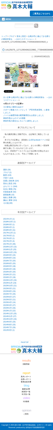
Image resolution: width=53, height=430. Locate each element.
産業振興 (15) (8, 195)
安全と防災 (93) (9, 184)
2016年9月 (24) (9, 255)
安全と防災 (21, 36)
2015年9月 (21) (9, 288)
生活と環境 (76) (9, 189)
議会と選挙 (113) (10, 200)
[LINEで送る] (26, 91)
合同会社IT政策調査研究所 (35, 427)
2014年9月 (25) (9, 322)
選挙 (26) (7, 170)
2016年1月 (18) (9, 277)
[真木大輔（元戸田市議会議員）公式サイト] (16, 7)
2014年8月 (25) (9, 325)
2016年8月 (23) (9, 258)
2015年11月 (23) (9, 283)
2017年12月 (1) (9, 233)
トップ (4, 36)
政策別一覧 (26, 392)
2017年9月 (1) (9, 236)
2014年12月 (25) (10, 314)
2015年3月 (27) (9, 305)
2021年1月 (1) (9, 219)
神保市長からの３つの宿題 (14, 118)
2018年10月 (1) (9, 222)
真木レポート (26, 377)
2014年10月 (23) (10, 319)
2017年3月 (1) (9, 238)
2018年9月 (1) (9, 225)
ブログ (12, 36)
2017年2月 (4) (9, 241)
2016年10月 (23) (10, 252)
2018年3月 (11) (9, 230)
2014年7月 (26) (9, 327)
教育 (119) (7, 175)
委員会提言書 (26, 382)
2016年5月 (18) (9, 266)
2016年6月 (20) (9, 263)
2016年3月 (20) (9, 272)
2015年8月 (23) (9, 291)
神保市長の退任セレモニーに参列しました (20, 121)
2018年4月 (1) (9, 227)
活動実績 (26, 364)
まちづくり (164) (10, 186)
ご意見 (26, 414)
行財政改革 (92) (9, 192)
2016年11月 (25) (9, 249)
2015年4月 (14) (9, 302)
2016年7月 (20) (9, 261)
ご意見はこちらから (41, 13)
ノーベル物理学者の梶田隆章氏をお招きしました (23, 115)
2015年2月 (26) (9, 308)
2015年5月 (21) (9, 300)
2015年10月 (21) (10, 286)
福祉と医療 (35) (9, 197)
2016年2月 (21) (9, 275)
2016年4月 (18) (9, 269)
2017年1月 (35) (9, 244)
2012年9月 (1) (9, 330)
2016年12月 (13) (10, 247)
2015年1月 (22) (9, 311)
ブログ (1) (7, 172)
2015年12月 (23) (10, 280)
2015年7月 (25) (9, 294)
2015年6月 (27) (9, 297)
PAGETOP (25, 342)
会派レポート (26, 379)
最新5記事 (26, 389)
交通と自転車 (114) (11, 181)
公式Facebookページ (37, 140)
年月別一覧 (26, 394)
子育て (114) (8, 178)
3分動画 (26, 401)
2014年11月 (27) (9, 316)
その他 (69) (7, 203)
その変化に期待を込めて (13, 107)
